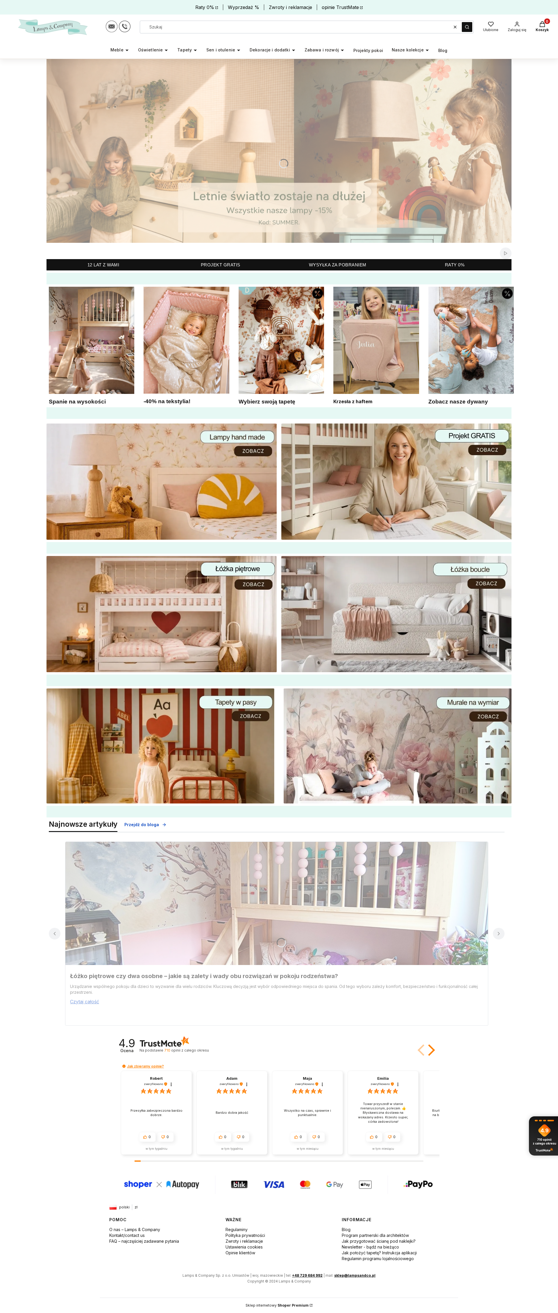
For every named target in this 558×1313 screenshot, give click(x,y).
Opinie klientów (240, 1252)
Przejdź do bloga (141, 824)
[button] (467, 27)
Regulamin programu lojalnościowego (378, 1258)
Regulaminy (237, 1229)
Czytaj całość (84, 1002)
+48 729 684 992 (307, 1275)
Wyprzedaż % (243, 7)
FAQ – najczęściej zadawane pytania (144, 1241)
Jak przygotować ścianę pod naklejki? (379, 1241)
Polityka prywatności (245, 1235)
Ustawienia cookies (244, 1246)
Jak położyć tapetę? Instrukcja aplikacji (379, 1252)
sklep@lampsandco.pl (354, 1275)
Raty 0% (204, 7)
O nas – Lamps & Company (134, 1229)
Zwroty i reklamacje (290, 7)
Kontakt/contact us (127, 1235)
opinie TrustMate (340, 7)
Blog (346, 1229)
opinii (186, 1050)
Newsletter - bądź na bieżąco (370, 1246)
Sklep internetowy (277, 1305)
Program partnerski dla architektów (375, 1235)
